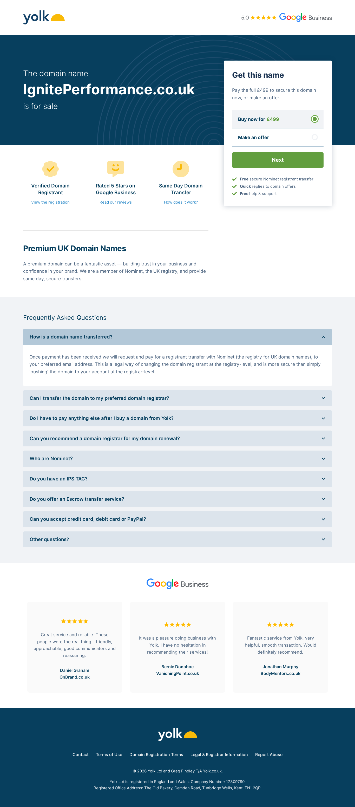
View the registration (50, 202)
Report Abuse (268, 754)
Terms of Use (109, 754)
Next (335, 647)
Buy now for (258, 119)
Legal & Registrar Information (219, 754)
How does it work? (181, 202)
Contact (81, 754)
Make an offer (253, 137)
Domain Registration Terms (156, 754)
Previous (19, 647)
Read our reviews (116, 202)
